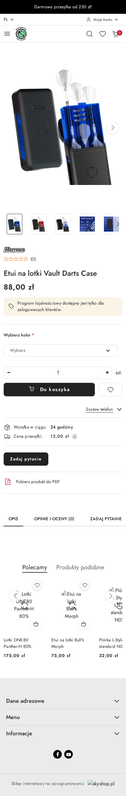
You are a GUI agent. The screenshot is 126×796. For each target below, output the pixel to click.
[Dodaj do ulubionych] (110, 389)
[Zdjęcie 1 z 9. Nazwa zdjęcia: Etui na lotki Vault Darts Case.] (14, 224)
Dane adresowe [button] (25, 701)
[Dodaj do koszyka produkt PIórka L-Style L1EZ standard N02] (87, 623)
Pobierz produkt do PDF (38, 482)
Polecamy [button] (34, 567)
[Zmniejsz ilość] (8, 373)
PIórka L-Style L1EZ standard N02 (72, 643)
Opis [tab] (13, 519)
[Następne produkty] (110, 596)
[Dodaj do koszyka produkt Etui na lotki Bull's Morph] (39, 623)
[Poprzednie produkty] (15, 596)
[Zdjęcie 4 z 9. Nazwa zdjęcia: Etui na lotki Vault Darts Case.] (87, 224)
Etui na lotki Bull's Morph (23, 643)
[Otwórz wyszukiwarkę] (89, 34)
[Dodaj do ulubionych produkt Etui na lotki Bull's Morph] (40, 585)
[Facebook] (57, 754)
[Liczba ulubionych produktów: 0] (102, 34)
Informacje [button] (19, 733)
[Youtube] (68, 754)
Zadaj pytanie (26, 459)
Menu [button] (13, 717)
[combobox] (61, 350)
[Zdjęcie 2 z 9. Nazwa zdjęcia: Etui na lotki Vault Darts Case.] (39, 224)
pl (6, 19)
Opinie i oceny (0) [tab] (54, 519)
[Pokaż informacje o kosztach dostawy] (74, 436)
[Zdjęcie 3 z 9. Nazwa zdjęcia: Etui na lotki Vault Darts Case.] (63, 224)
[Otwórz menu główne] (7, 33)
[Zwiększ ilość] (107, 373)
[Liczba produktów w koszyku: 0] (115, 34)
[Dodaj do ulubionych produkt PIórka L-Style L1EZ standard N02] (88, 585)
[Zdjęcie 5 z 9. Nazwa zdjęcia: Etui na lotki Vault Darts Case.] (111, 224)
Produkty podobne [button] (80, 567)
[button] (113, 128)
